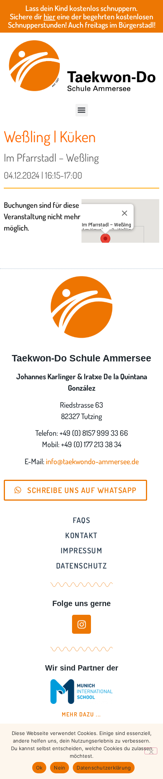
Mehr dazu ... (81, 714)
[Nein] (150, 751)
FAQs (81, 520)
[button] (81, 110)
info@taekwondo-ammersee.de (92, 461)
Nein (59, 768)
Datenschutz (81, 565)
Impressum (82, 550)
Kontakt (81, 535)
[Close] (124, 213)
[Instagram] (81, 624)
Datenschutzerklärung (104, 768)
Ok (39, 768)
